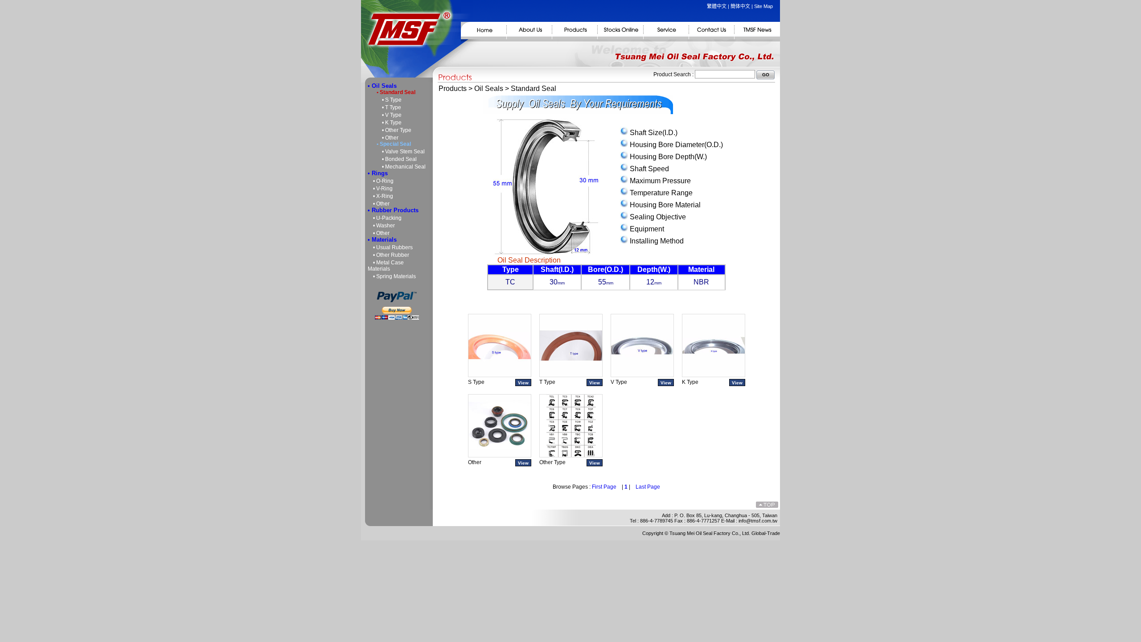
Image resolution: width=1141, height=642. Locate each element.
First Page (604, 487)
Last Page (648, 487)
